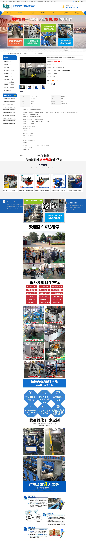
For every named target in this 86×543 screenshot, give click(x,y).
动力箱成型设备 (8, 73)
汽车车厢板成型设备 (9, 82)
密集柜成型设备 (8, 76)
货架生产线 (6, 67)
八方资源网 (14, 208)
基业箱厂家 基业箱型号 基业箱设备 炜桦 (59, 190)
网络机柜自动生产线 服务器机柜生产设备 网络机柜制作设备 (9, 123)
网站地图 (27, 208)
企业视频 (31, 13)
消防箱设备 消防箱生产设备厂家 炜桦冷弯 (27, 190)
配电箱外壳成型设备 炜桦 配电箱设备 (10, 190)
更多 (15, 95)
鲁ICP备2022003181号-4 (20, 204)
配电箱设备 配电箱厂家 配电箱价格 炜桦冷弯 (44, 190)
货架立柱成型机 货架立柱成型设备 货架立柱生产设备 (9, 120)
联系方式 (77, 13)
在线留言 (66, 13)
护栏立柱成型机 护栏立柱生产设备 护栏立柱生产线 (9, 112)
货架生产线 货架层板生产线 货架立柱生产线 (9, 104)
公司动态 (54, 13)
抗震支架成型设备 (8, 79)
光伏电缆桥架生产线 (9, 70)
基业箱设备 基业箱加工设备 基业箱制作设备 (9, 115)
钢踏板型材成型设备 (9, 85)
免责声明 (18, 208)
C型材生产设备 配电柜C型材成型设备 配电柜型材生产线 (9, 107)
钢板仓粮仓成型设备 (9, 87)
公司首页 (8, 13)
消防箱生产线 (7, 64)
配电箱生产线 (18, 53)
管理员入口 (23, 208)
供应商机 (20, 13)
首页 (8, 53)
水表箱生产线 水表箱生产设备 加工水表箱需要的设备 (9, 101)
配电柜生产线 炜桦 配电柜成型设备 (74, 190)
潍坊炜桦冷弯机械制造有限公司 (13, 206)
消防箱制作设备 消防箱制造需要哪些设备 (9, 98)
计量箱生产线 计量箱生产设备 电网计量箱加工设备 (9, 118)
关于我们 (43, 13)
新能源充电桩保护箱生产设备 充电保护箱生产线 (9, 109)
